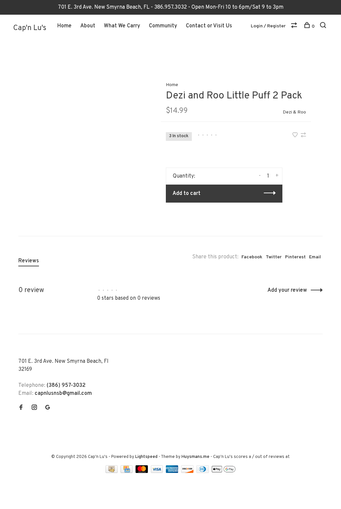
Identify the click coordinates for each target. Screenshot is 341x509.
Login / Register (268, 26)
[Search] (324, 26)
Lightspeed (146, 457)
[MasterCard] (142, 471)
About (87, 26)
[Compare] (295, 26)
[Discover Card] (188, 471)
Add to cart (186, 193)
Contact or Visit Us (209, 26)
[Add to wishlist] (295, 136)
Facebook (251, 257)
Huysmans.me (195, 457)
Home (64, 26)
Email (315, 257)
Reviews (28, 261)
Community (163, 26)
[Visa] (158, 471)
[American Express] (172, 471)
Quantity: (184, 176)
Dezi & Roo (294, 112)
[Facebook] (21, 408)
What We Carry (122, 26)
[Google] (47, 408)
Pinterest (295, 257)
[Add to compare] (303, 136)
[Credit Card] (127, 471)
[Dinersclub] (203, 471)
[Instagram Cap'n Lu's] (34, 408)
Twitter (274, 257)
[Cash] (112, 471)
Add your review (287, 290)
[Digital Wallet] (223, 471)
